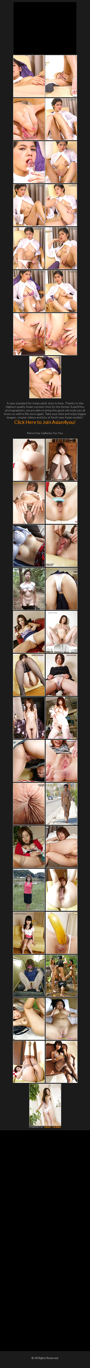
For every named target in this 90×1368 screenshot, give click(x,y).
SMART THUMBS (52, 1127)
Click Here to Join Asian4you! (45, 422)
